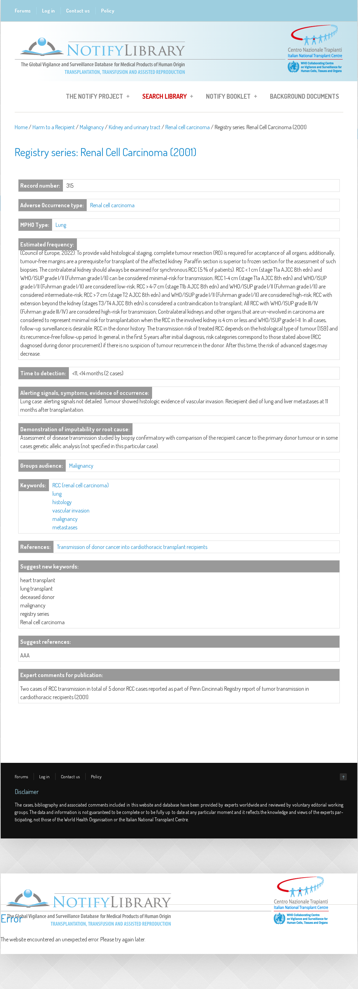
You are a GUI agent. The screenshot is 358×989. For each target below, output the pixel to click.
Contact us (78, 11)
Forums (23, 11)
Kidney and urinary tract (134, 127)
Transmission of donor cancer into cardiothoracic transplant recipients (132, 546)
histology (62, 502)
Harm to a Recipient (54, 127)
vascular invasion (71, 510)
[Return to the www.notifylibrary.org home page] (179, 78)
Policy (107, 11)
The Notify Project (92, 97)
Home (21, 127)
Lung (61, 224)
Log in (48, 11)
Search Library (162, 97)
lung (57, 493)
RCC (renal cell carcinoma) (80, 485)
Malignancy (92, 127)
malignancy (65, 518)
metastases (64, 527)
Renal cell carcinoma (187, 127)
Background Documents (304, 96)
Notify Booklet (226, 97)
